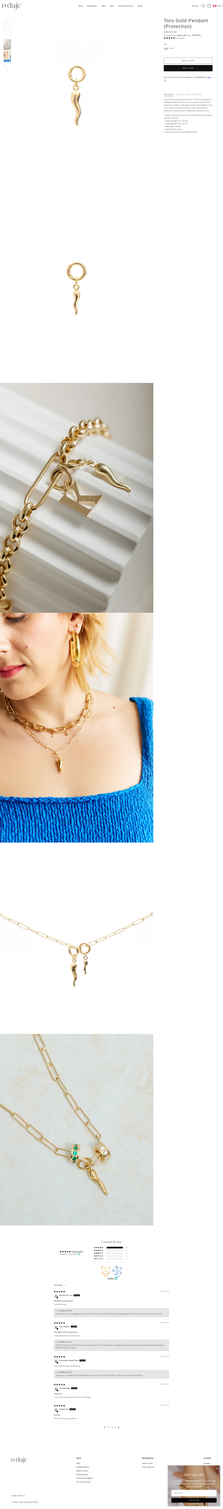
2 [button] (108, 1427)
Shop (80, 6)
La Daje (20, 1502)
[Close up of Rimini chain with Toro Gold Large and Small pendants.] (7, 67)
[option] (7, 24)
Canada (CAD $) (17, 1496)
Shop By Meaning (125, 6)
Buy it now (188, 68)
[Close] (217, 1468)
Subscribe (194, 1500)
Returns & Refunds (193, 94)
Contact (206, 1463)
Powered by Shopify (31, 1502)
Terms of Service (83, 1482)
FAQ (78, 1463)
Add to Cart (188, 61)
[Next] (7, 72)
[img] (59, 1291)
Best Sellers (92, 6)
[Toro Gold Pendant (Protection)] (7, 44)
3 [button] (112, 1427)
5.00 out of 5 (77, 1251)
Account (195, 6)
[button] (188, 35)
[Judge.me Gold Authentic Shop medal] (105, 1270)
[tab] (170, 94)
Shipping (179, 94)
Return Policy (82, 1471)
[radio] (166, 49)
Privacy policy (82, 1474)
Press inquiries (148, 1467)
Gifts (103, 6)
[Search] (203, 5)
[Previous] (7, 15)
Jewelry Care (147, 1463)
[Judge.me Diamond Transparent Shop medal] (117, 1270)
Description (168, 94)
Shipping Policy (82, 1467)
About (139, 6)
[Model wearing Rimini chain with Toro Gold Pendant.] (7, 56)
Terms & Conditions (84, 1478)
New (112, 6)
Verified (110, 1278)
